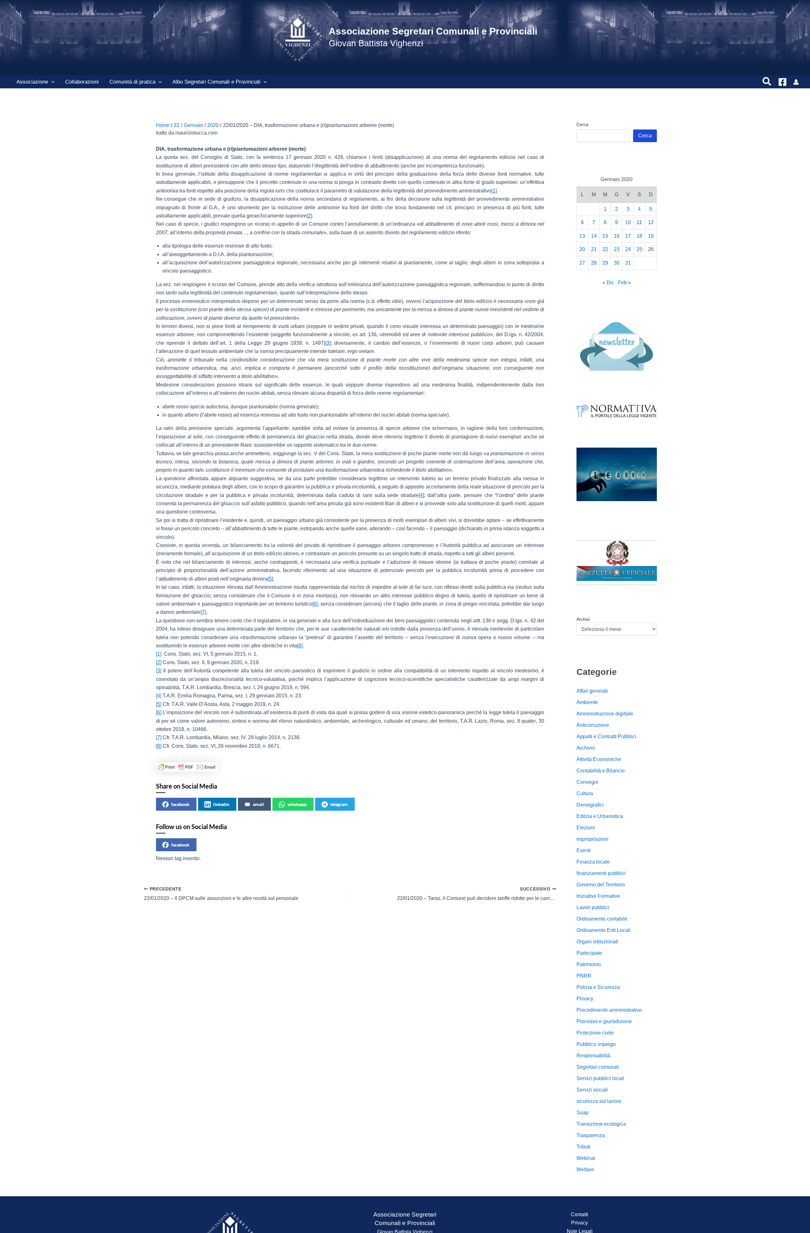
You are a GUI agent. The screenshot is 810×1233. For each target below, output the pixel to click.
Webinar (585, 1158)
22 (605, 249)
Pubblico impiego (596, 1044)
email (258, 804)
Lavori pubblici (592, 907)
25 (639, 249)
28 (594, 263)
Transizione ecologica (601, 1124)
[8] (299, 645)
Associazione (32, 82)
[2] (309, 215)
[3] (328, 343)
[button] (51, 82)
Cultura (584, 793)
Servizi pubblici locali (600, 1078)
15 (605, 235)
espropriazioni (592, 839)
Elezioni (585, 827)
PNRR (583, 975)
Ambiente (587, 702)
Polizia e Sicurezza (598, 987)
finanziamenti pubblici (601, 873)
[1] (494, 190)
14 (594, 235)
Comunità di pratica (132, 82)
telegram (339, 804)
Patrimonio (588, 964)
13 (582, 235)
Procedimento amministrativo (609, 1010)
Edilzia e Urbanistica (599, 816)
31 (628, 263)
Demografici (590, 805)
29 (605, 263)
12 (651, 222)
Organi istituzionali (597, 941)
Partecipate (589, 953)
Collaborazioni (82, 82)
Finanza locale (593, 862)
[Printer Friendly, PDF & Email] (186, 767)
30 (617, 263)
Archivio (585, 748)
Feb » (624, 282)
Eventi (583, 850)
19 (651, 235)
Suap (582, 1112)
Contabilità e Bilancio (600, 770)
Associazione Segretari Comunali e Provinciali (433, 31)
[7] (203, 612)
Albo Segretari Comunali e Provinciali (216, 82)
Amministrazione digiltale (604, 713)
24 (628, 249)
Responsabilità (593, 1055)
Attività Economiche (598, 759)
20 (582, 249)
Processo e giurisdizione (604, 1021)
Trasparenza (590, 1135)
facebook (180, 804)
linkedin (221, 804)
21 (594, 249)
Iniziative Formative (598, 896)
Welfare (585, 1169)
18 (639, 235)
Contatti (579, 1214)
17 (628, 235)
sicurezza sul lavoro (598, 1101)
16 (617, 235)
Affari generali (592, 691)
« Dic (608, 282)
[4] (421, 495)
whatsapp (297, 804)
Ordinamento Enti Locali (603, 930)
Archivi (583, 618)
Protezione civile (595, 1032)
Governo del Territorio (600, 884)
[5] (270, 579)
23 (617, 249)
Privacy (584, 998)
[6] (315, 604)
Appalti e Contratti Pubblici (606, 736)
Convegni (587, 782)
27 (582, 263)
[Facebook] (782, 82)
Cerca (582, 124)
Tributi (583, 1146)
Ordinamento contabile (601, 919)
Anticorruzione (592, 725)
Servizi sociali (592, 1089)
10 (628, 222)
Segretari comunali (597, 1067)
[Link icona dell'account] (796, 82)
